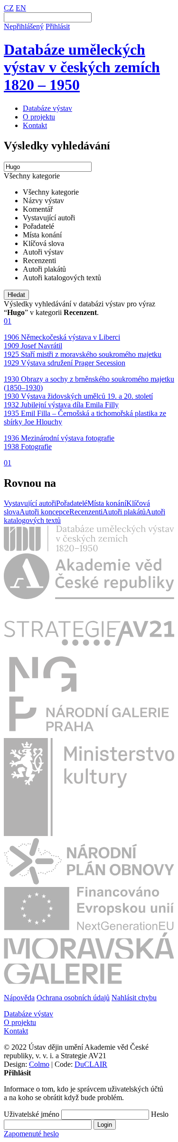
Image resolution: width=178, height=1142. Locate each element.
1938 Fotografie (28, 447)
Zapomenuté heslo (31, 1134)
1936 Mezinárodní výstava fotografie (59, 438)
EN (21, 8)
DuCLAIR (91, 1064)
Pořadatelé (71, 503)
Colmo (39, 1064)
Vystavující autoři (30, 503)
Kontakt (35, 125)
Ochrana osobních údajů (73, 998)
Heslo (160, 1114)
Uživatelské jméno (31, 1114)
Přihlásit (58, 26)
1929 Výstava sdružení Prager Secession (64, 363)
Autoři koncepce (44, 512)
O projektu (39, 117)
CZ (9, 8)
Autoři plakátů (124, 512)
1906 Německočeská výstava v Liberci (62, 337)
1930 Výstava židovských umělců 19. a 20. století (78, 396)
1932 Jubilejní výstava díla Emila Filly (61, 405)
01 (7, 321)
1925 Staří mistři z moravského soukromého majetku (82, 354)
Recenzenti (86, 512)
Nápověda (19, 998)
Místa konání (106, 503)
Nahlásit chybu (134, 998)
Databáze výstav (47, 108)
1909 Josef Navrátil (33, 346)
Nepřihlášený (24, 26)
